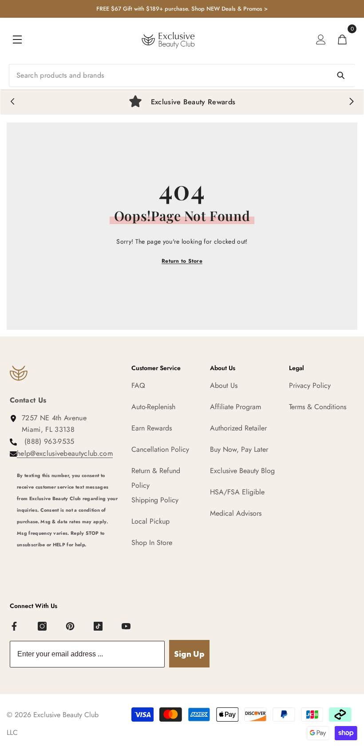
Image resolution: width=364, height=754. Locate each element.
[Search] (182, 75)
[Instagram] (42, 626)
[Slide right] (351, 102)
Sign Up (189, 653)
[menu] (17, 39)
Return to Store (182, 261)
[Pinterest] (70, 626)
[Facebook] (14, 626)
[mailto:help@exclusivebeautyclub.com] (67, 561)
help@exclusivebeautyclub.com (65, 453)
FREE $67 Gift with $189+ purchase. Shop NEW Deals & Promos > (182, 8)
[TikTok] (98, 626)
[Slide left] (13, 102)
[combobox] (182, 75)
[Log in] (321, 39)
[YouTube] (126, 626)
